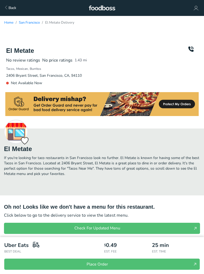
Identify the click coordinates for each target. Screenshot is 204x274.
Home (9, 22)
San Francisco (29, 22)
